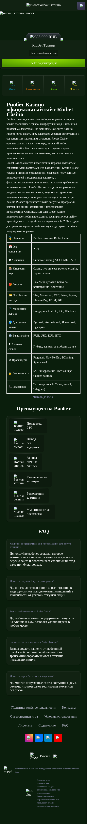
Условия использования (60, 716)
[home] (44, 5)
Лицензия (25, 725)
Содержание (47, 725)
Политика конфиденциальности (33, 707)
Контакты (69, 707)
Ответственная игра (24, 716)
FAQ (65, 725)
